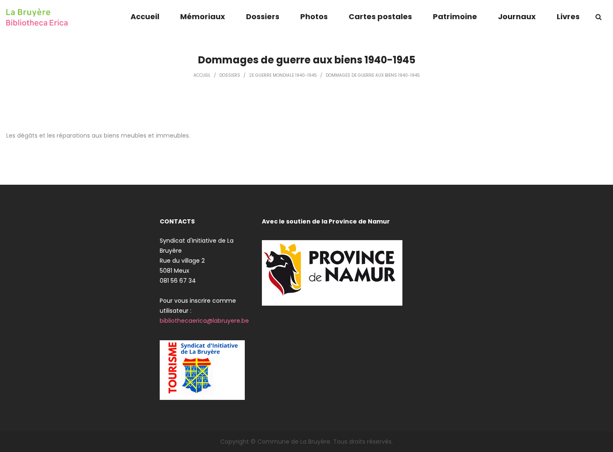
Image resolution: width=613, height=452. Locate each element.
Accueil (202, 75)
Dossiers (229, 75)
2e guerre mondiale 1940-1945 (283, 75)
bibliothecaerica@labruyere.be (204, 320)
